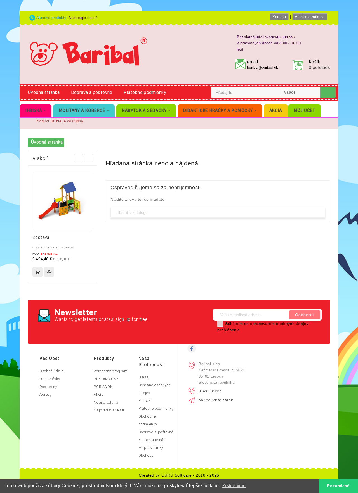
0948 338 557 (210, 391)
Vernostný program (110, 371)
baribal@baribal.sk (262, 67)
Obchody (146, 455)
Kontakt (279, 17)
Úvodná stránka (44, 92)
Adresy (45, 394)
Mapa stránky (150, 447)
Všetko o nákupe (310, 17)
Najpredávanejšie (109, 410)
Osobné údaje (51, 371)
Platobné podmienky (145, 92)
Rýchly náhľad (49, 272)
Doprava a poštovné (91, 92)
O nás (143, 377)
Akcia (98, 394)
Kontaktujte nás (152, 440)
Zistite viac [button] (234, 485)
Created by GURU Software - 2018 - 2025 (179, 475)
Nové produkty (106, 402)
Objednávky (49, 379)
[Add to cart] (37, 272)
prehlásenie (228, 330)
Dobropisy (48, 387)
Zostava (41, 237)
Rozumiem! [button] (338, 485)
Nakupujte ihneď (83, 18)
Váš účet (49, 358)
